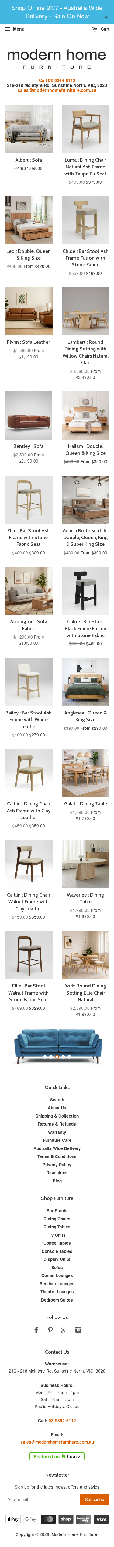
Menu (18, 29)
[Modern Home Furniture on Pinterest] (50, 1331)
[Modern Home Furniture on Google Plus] (64, 1331)
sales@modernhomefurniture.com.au (57, 90)
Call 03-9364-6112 (57, 80)
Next (96, 1046)
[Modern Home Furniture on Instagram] (78, 1331)
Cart (104, 29)
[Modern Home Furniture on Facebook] (36, 1331)
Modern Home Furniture (74, 1534)
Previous (17, 1046)
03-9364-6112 (62, 1420)
